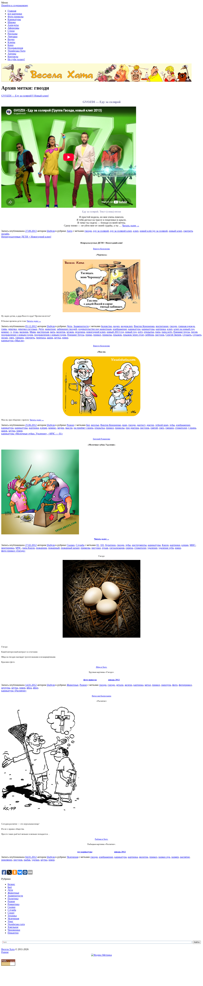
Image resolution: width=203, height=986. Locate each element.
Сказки (71, 545)
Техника (12, 915)
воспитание (162, 326)
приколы (107, 334)
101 (102, 545)
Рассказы (12, 33)
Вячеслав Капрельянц (101, 696)
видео (116, 326)
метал (148, 685)
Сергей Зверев (173, 334)
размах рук (164, 857)
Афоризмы (13, 28)
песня (194, 332)
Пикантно (13, 932)
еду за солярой (101, 231)
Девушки (12, 36)
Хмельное (13, 927)
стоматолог (181, 428)
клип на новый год (184, 329)
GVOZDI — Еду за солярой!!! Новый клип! (25, 95)
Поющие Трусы (75, 334)
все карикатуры (84, 852)
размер (175, 857)
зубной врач (161, 425)
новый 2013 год (115, 332)
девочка (12, 329)
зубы (172, 425)
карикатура (134, 329)
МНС (193, 545)
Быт (10, 887)
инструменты (139, 545)
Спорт (11, 912)
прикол (97, 334)
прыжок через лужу (133, 334)
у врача (192, 428)
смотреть (30, 337)
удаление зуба (166, 548)
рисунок (159, 334)
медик (60, 428)
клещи (43, 428)
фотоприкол (185, 685)
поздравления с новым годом (50, 334)
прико (88, 334)
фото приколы (90, 680)
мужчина (80, 332)
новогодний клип (95, 332)
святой (154, 428)
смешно (19, 337)
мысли (68, 428)
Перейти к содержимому (14, 5)
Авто (69, 231)
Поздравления (15, 48)
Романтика (13, 904)
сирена (129, 548)
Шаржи (12, 22)
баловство (106, 326)
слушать (187, 334)
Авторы (12, 53)
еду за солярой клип (121, 231)
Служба (80, 545)
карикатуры (148, 329)
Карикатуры (14, 19)
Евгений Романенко (101, 439)
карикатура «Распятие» (13, 690)
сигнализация (116, 548)
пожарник (41, 548)
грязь (4, 329)
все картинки (15, 13)
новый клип (175, 231)
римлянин (6, 860)
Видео (11, 39)
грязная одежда (186, 326)
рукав (105, 548)
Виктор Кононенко (144, 326)
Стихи (11, 30)
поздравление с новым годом (17, 334)
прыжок (117, 334)
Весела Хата (8, 949)
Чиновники (14, 930)
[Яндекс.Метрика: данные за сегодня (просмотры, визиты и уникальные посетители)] (101, 955)
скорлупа (166, 685)
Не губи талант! (16, 59)
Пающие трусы (181, 332)
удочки (35, 860)
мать (52, 332)
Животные (72, 685)
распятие (185, 857)
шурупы (5, 687)
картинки (175, 545)
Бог (88, 425)
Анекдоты (13, 25)
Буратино (110, 545)
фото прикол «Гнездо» (13, 550)
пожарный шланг (70, 548)
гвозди (88, 231)
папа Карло (28, 548)
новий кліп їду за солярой (154, 231)
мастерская (43, 332)
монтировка (7, 548)
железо (128, 685)
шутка (57, 337)
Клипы (11, 42)
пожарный (54, 548)
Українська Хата (16, 50)
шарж (50, 337)
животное (50, 329)
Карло (165, 545)
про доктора (132, 428)
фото (174, 685)
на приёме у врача (83, 428)
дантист (141, 425)
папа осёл (167, 332)
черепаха (41, 337)
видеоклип (127, 326)
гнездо (111, 685)
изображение (120, 329)
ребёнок (149, 334)
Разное (70, 425)
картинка (161, 329)
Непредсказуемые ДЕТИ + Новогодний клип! (26, 236)
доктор (150, 425)
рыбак (27, 860)
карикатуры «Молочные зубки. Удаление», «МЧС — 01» (32, 433)
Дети (69, 326)
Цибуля (51, 231)
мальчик (24, 332)
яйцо (35, 687)
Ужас (10, 921)
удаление (152, 548)
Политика (13, 898)
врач (124, 425)
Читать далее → (130, 225)
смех (11, 337)
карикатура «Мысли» (12, 340)
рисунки (96, 548)
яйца (29, 687)
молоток (60, 332)
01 (97, 545)
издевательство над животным (94, 329)
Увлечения (72, 857)
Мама (33, 332)
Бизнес (11, 884)
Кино (10, 45)
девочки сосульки (27, 329)
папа (157, 332)
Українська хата (16, 924)
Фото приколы (15, 16)
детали (119, 685)
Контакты (13, 56)
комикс (5, 332)
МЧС (18, 548)
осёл (140, 332)
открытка (149, 332)
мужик (70, 332)
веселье (95, 425)
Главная (12, 11)
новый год (131, 332)
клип (135, 231)
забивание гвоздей (67, 329)
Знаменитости (81, 326)
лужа (15, 332)
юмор (65, 337)
